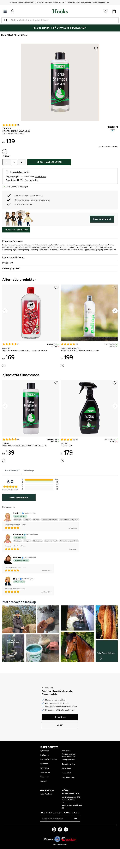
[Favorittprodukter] (105, 11)
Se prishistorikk (108, 146)
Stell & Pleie (21, 35)
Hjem (3, 35)
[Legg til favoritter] (96, 48)
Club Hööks (66, 773)
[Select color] (3, 365)
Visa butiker (40, 176)
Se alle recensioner (16, 230)
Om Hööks (44, 768)
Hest (10, 35)
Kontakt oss (44, 755)
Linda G (17, 557)
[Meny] (5, 11)
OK (75, 819)
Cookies (43, 781)
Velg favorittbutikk (29, 180)
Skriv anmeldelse (19, 497)
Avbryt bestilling (68, 777)
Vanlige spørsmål (68, 760)
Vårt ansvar (44, 764)
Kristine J (18, 534)
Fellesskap (29, 470)
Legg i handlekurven (49, 162)
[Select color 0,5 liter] (4, 151)
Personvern (44, 777)
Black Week (66, 768)
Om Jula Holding (68, 764)
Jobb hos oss (45, 772)
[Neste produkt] (115, 310)
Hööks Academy (46, 794)
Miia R (16, 579)
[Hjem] (60, 11)
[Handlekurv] (114, 11)
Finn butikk (66, 751)
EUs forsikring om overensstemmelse (69, 755)
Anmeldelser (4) (12, 470)
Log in (60, 725)
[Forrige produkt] (5, 310)
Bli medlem (60, 717)
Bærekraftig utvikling (48, 759)
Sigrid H (17, 513)
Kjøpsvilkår (44, 751)
